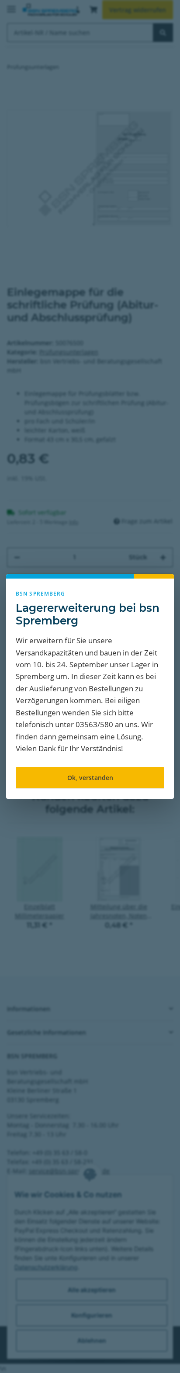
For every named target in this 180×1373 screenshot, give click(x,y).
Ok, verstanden (90, 777)
